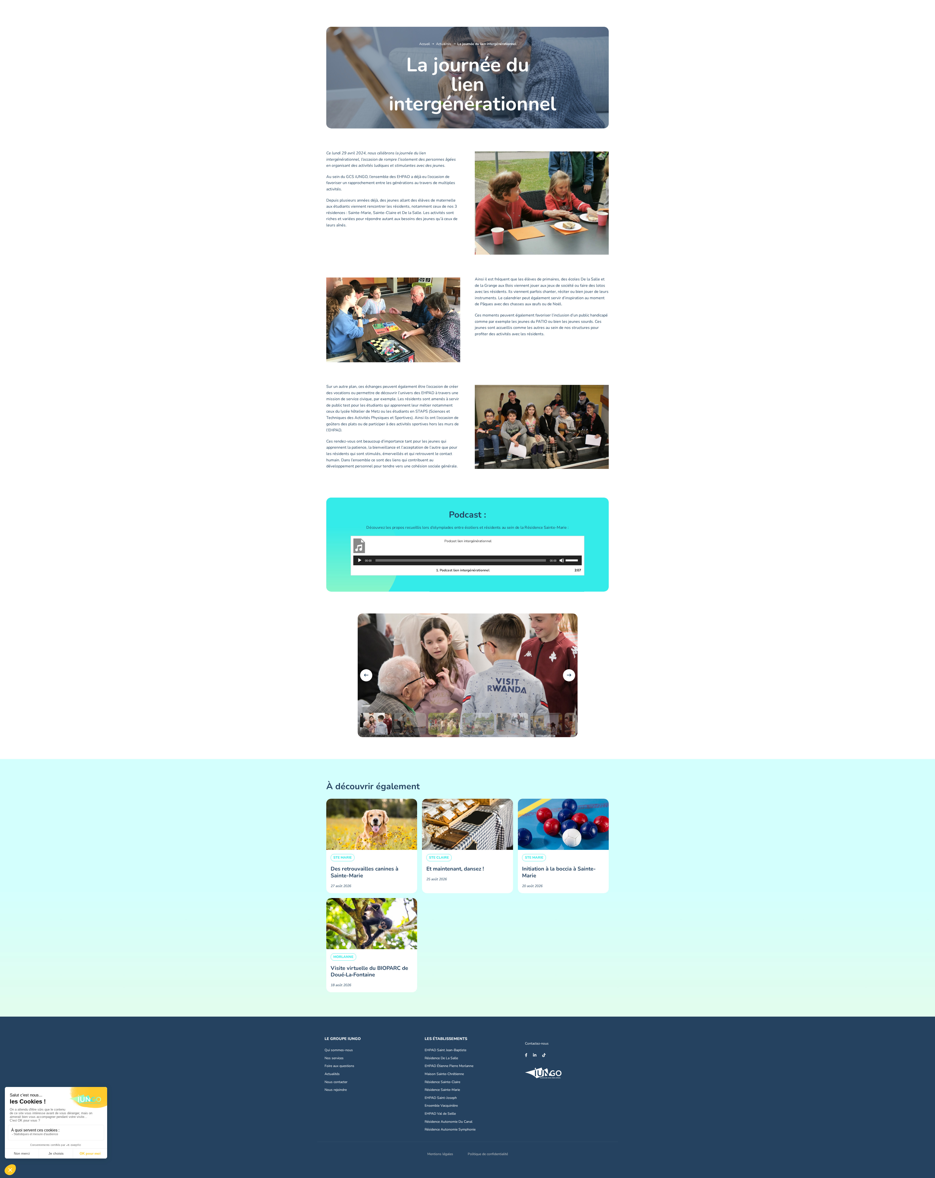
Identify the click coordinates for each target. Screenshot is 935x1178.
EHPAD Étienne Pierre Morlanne (449, 1066)
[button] (376, 724)
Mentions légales (440, 1154)
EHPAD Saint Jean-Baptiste (445, 1050)
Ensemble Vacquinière (441, 1105)
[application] (467, 560)
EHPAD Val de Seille (440, 1113)
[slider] (572, 560)
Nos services (334, 1058)
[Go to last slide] (366, 675)
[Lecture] (359, 560)
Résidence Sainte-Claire (442, 1082)
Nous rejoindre (336, 1089)
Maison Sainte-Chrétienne (444, 1074)
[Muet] (561, 560)
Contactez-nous (537, 1043)
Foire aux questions (339, 1066)
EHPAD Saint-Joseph (441, 1097)
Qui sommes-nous (339, 1050)
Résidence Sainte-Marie (442, 1089)
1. (462, 570)
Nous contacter (336, 1082)
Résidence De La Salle (441, 1058)
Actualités (443, 44)
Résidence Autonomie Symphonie (450, 1129)
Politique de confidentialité (488, 1154)
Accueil (424, 44)
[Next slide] (569, 675)
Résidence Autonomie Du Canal (448, 1121)
